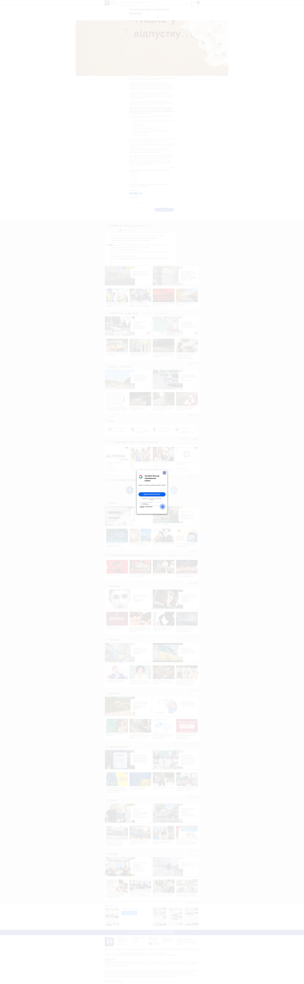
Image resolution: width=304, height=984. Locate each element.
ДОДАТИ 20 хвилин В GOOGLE (152, 494)
